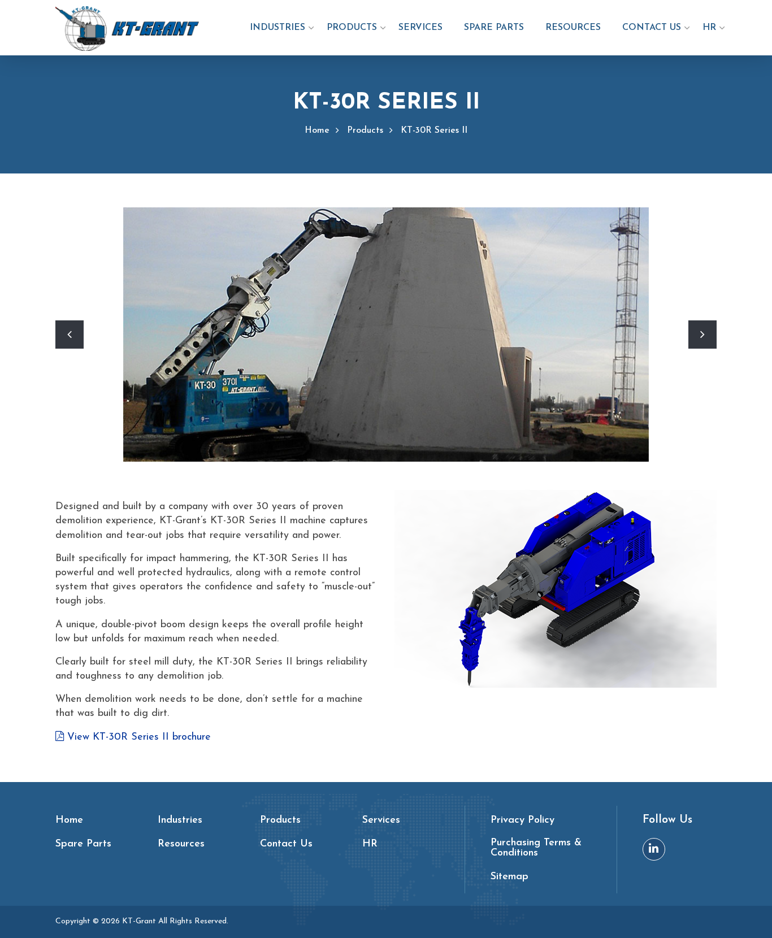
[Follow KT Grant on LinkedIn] (654, 849)
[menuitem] (277, 34)
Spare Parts (494, 27)
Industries (277, 27)
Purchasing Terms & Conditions (536, 848)
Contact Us (651, 27)
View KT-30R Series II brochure (137, 737)
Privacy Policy (522, 820)
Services (420, 27)
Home (317, 130)
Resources (573, 27)
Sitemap (509, 877)
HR (709, 27)
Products (352, 27)
